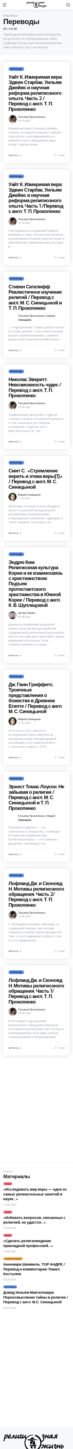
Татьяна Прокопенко (31, 117)
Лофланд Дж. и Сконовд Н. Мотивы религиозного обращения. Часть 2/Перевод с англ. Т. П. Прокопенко (36, 894)
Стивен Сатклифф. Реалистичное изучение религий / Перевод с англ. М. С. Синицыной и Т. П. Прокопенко (35, 297)
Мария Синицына (29, 494)
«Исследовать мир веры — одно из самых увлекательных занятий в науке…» (35, 1194)
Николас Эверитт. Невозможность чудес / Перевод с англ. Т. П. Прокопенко (35, 387)
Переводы (16, 69)
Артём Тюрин (26, 613)
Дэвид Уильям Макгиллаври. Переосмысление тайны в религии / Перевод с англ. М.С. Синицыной (35, 1297)
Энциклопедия (13, 1259)
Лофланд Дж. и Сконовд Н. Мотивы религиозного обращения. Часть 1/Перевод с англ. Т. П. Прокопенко (36, 991)
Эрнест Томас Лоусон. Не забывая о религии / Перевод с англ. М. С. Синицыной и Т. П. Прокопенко (36, 797)
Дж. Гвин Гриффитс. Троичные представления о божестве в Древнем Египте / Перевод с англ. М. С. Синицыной (35, 697)
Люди (8, 1184)
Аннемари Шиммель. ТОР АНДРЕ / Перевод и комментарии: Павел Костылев (34, 1269)
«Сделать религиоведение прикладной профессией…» (28, 1243)
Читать (13, 155)
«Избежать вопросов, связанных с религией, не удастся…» (34, 1220)
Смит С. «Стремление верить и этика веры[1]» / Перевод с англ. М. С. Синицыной (35, 479)
